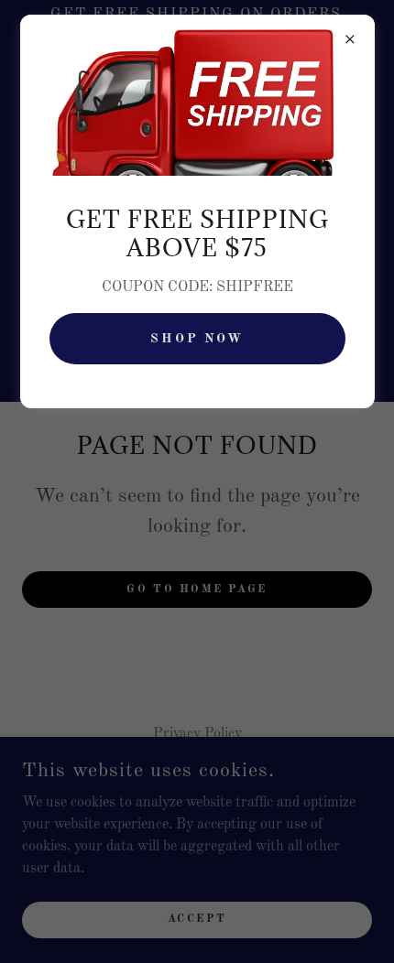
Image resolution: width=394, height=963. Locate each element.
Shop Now (197, 338)
